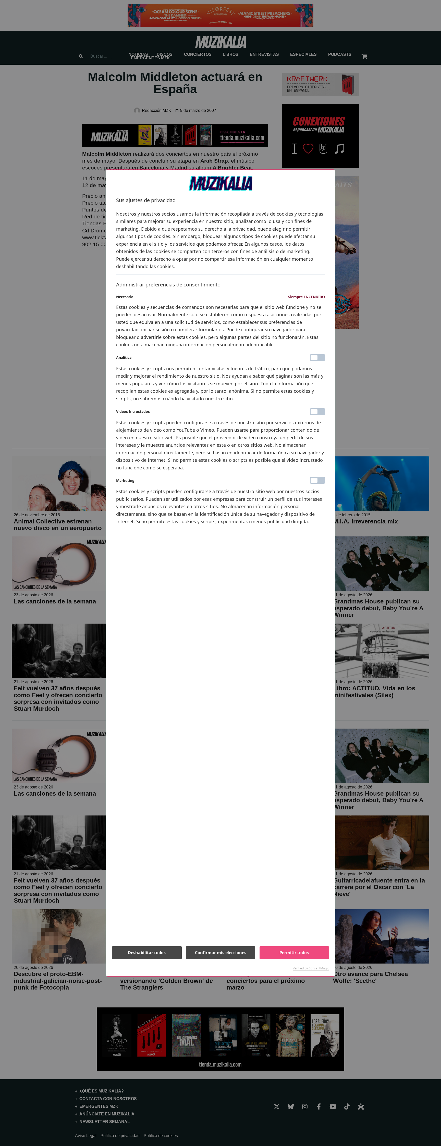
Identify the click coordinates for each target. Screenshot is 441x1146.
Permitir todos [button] (294, 952)
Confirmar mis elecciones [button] (220, 952)
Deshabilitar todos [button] (147, 952)
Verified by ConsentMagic (311, 968)
